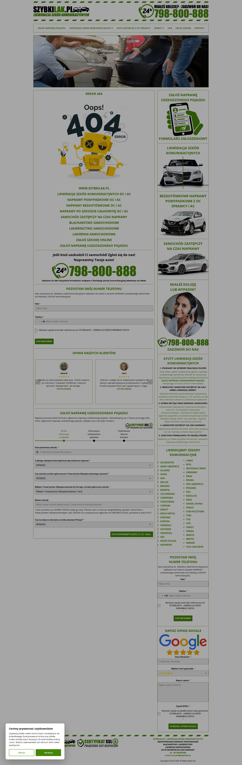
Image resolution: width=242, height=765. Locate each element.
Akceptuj (48, 752)
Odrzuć (21, 752)
